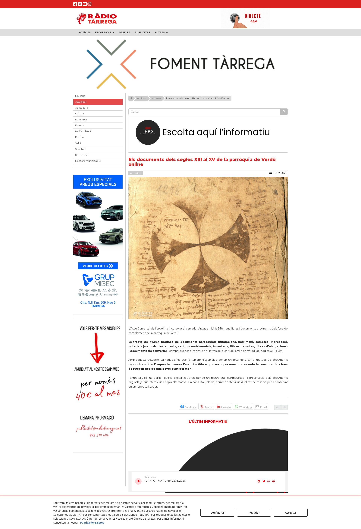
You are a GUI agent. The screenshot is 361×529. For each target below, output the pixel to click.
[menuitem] (84, 32)
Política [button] (79, 137)
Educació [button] (80, 95)
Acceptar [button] (290, 512)
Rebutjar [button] (254, 512)
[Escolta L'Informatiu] (208, 132)
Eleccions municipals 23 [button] (88, 160)
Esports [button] (79, 125)
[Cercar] (284, 111)
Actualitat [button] (80, 101)
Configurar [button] (217, 512)
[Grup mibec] (98, 242)
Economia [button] (81, 119)
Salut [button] (78, 143)
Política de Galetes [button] (92, 522)
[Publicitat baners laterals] (98, 383)
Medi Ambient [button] (83, 131)
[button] (75, 4)
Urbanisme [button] (81, 155)
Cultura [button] (79, 113)
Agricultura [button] (81, 107)
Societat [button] (80, 149)
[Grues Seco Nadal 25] (180, 64)
